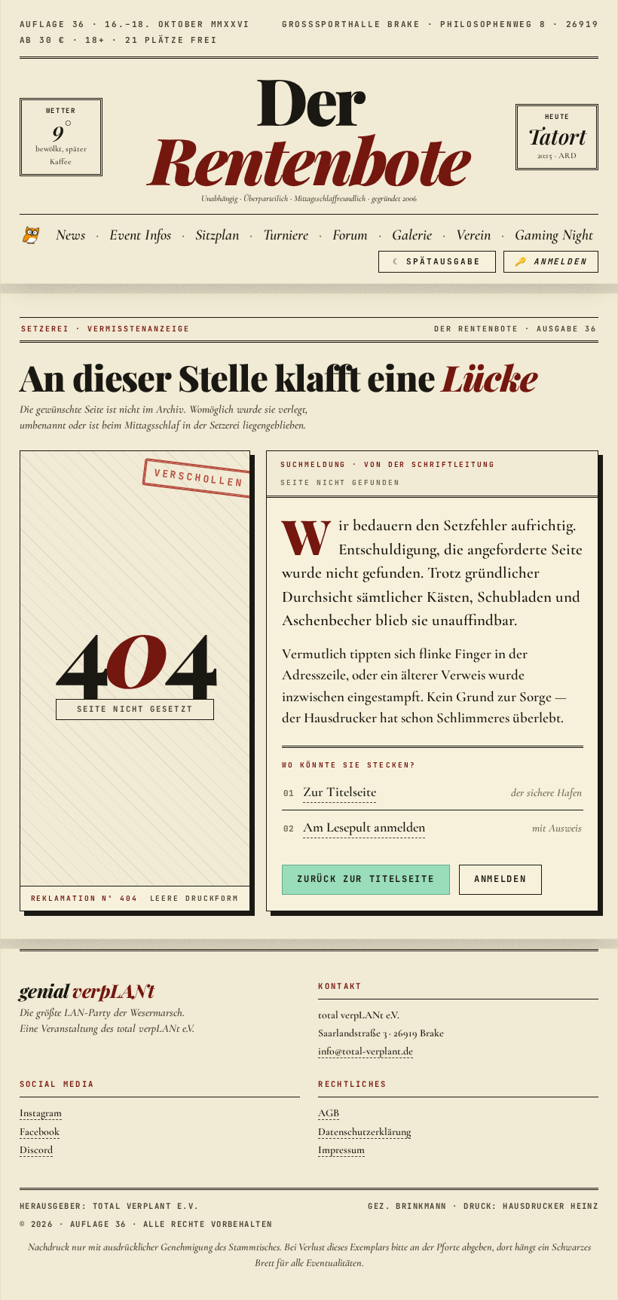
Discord (36, 1149)
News (70, 235)
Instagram (41, 1112)
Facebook (40, 1131)
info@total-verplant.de (365, 1051)
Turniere (285, 235)
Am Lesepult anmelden (364, 827)
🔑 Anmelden (551, 261)
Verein (473, 235)
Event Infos (140, 235)
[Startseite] (32, 235)
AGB (328, 1112)
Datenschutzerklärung (364, 1131)
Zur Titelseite (339, 791)
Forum (350, 235)
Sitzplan (217, 235)
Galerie (412, 235)
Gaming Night (554, 235)
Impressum (341, 1149)
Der (309, 128)
